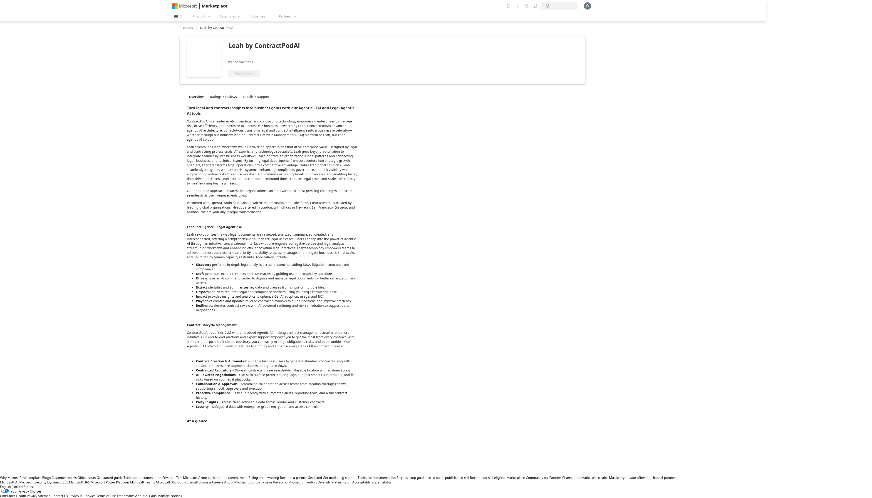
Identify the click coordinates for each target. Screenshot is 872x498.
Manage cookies (169, 495)
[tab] (197, 97)
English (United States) (17, 486)
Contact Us (60, 495)
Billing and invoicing (263, 477)
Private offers (172, 477)
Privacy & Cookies (82, 495)
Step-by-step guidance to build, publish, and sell (432, 477)
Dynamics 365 (57, 482)
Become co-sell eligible (487, 477)
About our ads (145, 495)
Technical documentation (142, 477)
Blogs (46, 477)
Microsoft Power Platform (110, 482)
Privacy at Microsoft (288, 482)
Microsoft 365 (79, 482)
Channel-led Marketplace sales (585, 477)
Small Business (200, 482)
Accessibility (361, 482)
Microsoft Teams (142, 482)
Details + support (256, 97)
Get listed (315, 477)
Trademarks (125, 495)
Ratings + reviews (223, 97)
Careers (217, 482)
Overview (196, 97)
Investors (310, 482)
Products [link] (186, 27)
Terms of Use (106, 495)
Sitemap (44, 495)
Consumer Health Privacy (18, 495)
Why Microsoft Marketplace (20, 477)
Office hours (86, 477)
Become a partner (293, 477)
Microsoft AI (9, 482)
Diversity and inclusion (334, 482)
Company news (261, 482)
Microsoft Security (32, 482)
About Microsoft (236, 482)
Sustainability (381, 482)
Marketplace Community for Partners (533, 477)
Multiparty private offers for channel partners (642, 477)
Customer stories (64, 477)
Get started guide (110, 477)
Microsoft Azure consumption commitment (215, 477)
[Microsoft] (184, 6)
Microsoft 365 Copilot (172, 482)
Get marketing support (340, 477)
